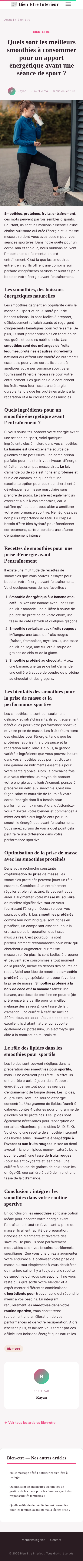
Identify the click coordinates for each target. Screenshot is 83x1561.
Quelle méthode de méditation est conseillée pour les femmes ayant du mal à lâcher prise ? (40, 1507)
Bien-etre (24, 19)
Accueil (9, 19)
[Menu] (68, 4)
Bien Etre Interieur (35, 4)
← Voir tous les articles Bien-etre (30, 1423)
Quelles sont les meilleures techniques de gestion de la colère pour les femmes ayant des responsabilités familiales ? (41, 1491)
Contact (55, 1540)
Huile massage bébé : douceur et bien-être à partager (39, 1475)
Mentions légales (33, 1540)
